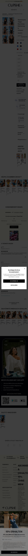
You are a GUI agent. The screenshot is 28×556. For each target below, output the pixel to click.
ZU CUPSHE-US (14, 281)
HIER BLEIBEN (14, 285)
